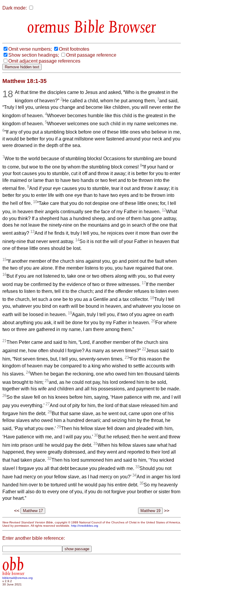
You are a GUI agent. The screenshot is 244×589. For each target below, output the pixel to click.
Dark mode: (14, 7)
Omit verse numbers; (30, 49)
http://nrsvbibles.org (84, 525)
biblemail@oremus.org (17, 577)
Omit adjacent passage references (44, 61)
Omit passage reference (91, 55)
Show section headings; (33, 55)
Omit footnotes (74, 49)
